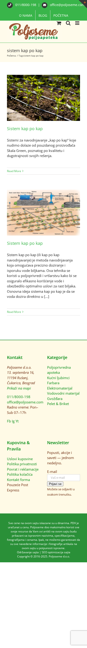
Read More (14, 171)
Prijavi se (55, 484)
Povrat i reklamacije (23, 469)
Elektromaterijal (59, 388)
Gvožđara (54, 398)
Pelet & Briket (58, 403)
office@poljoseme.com (67, 5)
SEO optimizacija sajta (56, 552)
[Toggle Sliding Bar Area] (83, 4)
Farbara (53, 383)
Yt (17, 421)
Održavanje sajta (28, 552)
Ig (13, 421)
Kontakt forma (18, 479)
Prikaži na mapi (19, 388)
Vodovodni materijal (63, 393)
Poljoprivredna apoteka (59, 370)
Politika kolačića (19, 474)
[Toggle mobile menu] (77, 23)
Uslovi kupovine (20, 458)
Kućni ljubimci (58, 377)
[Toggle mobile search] (68, 23)
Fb (9, 421)
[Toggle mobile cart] (59, 23)
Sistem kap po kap (25, 128)
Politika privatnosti (22, 464)
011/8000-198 (25, 5)
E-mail (52, 471)
